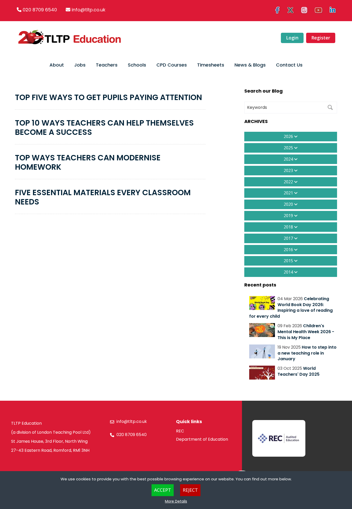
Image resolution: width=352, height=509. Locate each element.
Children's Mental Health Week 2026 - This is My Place (306, 332)
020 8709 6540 (40, 9)
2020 (289, 204)
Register (320, 38)
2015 (289, 261)
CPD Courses (171, 65)
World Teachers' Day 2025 (299, 371)
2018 (289, 227)
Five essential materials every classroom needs (103, 197)
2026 (289, 136)
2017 (289, 238)
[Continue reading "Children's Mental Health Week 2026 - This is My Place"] (262, 330)
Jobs (80, 65)
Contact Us (289, 65)
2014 (289, 272)
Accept (162, 490)
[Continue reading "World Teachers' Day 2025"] (262, 373)
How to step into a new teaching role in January (307, 353)
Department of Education (202, 439)
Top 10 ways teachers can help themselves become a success (104, 127)
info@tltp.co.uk (88, 9)
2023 (289, 170)
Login (292, 38)
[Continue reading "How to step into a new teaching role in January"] (262, 351)
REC (180, 431)
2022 (289, 182)
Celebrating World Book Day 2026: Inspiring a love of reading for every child (291, 307)
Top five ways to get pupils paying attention (108, 97)
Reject (190, 490)
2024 (289, 159)
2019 (289, 215)
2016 (289, 249)
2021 (289, 193)
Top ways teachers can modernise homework (88, 162)
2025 (289, 148)
